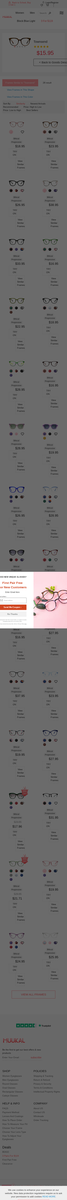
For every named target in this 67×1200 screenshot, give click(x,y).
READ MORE (48, 1196)
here (25, 623)
